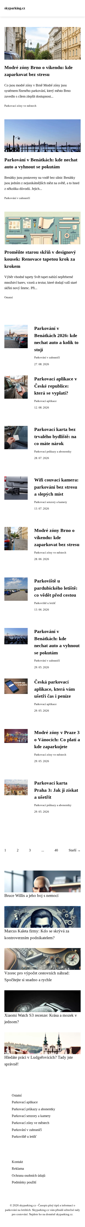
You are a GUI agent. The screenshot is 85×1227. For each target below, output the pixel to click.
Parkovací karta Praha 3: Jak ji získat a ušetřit (56, 790)
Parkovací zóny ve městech (20, 105)
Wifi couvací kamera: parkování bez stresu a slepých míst (56, 487)
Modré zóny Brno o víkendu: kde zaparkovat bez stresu (56, 537)
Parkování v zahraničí (17, 198)
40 (56, 850)
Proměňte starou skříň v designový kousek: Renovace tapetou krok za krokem (40, 259)
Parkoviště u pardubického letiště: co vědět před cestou (55, 588)
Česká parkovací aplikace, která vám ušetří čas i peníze (54, 689)
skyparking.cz (14, 8)
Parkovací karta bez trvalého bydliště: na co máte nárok (55, 436)
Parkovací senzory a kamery (50, 502)
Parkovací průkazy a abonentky (52, 451)
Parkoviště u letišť (45, 603)
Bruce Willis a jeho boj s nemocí (31, 895)
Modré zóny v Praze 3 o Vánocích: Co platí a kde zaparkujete (57, 739)
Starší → (75, 850)
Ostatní (8, 297)
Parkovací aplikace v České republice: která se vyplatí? (55, 386)
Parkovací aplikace (45, 401)
